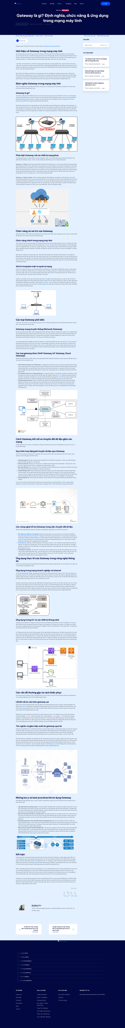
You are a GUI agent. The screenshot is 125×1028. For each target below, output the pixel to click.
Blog (75, 3)
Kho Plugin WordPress (43, 1011)
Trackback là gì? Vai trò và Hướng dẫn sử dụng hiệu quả (96, 60)
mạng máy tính (62, 57)
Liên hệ (81, 3)
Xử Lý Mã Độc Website (43, 1017)
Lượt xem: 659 (47, 24)
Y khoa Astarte (62, 1000)
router (73, 335)
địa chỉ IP (20, 465)
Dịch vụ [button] (59, 3)
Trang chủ (44, 3)
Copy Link (93, 36)
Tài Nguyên (68, 3)
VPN (54, 583)
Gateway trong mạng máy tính (52, 46)
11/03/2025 (97, 76)
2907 (103, 88)
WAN (53, 343)
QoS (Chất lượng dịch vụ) (50, 744)
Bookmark (106, 36)
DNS (19, 815)
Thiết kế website (42, 994)
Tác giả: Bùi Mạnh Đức (28, 36)
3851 (103, 64)
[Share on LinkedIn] (72, 894)
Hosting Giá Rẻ (41, 1000)
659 (52, 36)
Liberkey (60, 997)
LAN (73, 177)
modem (63, 335)
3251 (103, 76)
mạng (40, 714)
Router (29, 159)
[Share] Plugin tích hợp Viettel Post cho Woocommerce (94, 72)
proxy (44, 345)
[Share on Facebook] (65, 894)
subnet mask (72, 813)
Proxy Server (22, 542)
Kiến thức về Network (22, 24)
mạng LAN (36, 75)
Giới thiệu (52, 3)
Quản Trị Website (42, 997)
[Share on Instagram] (75, 894)
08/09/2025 (97, 64)
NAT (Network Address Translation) (28, 534)
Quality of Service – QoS (45, 282)
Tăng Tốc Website (42, 1008)
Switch (33, 159)
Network (55, 719)
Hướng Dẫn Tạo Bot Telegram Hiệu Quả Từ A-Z (94, 84)
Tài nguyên (19, 1003)
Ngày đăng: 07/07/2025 (36, 24)
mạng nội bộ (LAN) (68, 99)
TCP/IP (47, 245)
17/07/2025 (97, 88)
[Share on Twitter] (68, 894)
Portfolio (18, 1000)
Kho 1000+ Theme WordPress (42, 1004)
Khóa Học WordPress (43, 1014)
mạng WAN (23, 101)
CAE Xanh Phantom (64, 994)
